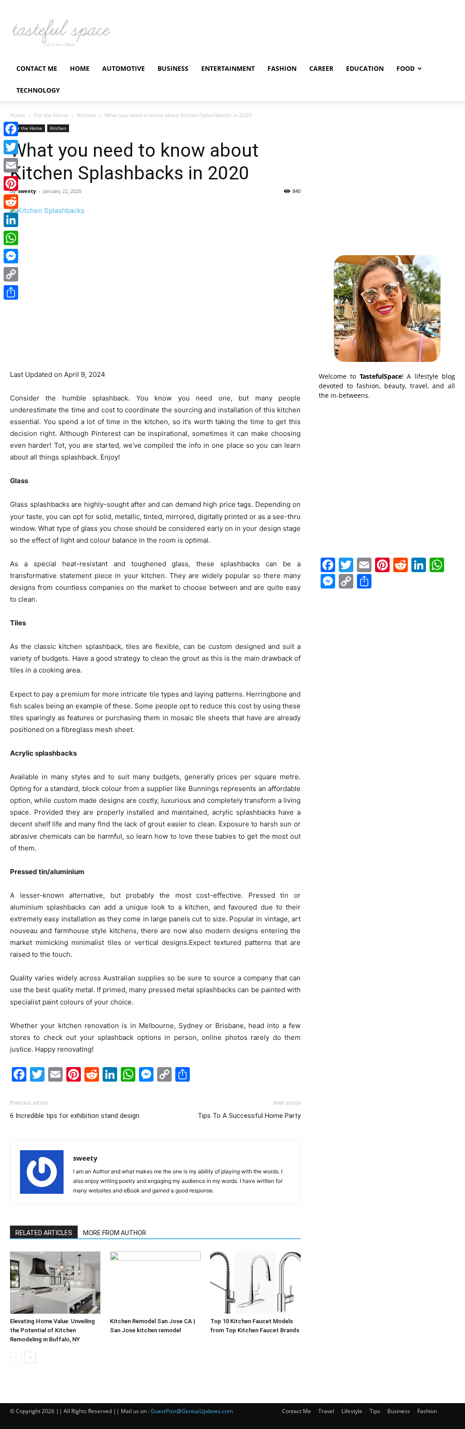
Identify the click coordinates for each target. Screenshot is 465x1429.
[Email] (11, 165)
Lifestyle (351, 1411)
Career (321, 68)
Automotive (123, 68)
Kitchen (86, 115)
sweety (27, 191)
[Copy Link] (11, 274)
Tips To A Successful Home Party (249, 1116)
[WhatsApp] (11, 238)
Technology (38, 90)
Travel (326, 1411)
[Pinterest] (11, 183)
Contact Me (36, 68)
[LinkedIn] (11, 220)
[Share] (11, 292)
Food (405, 68)
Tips (375, 1411)
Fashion (282, 68)
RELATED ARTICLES (43, 1232)
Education (365, 68)
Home (79, 68)
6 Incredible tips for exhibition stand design (74, 1116)
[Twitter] (11, 147)
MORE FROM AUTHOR (114, 1232)
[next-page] (30, 1357)
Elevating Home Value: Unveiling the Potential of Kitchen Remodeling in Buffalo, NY (52, 1330)
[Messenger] (11, 256)
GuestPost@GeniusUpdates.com (192, 1411)
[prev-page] (15, 1357)
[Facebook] (11, 129)
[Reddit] (11, 202)
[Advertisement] (387, 181)
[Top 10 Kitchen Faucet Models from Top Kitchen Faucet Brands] (255, 1282)
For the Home (51, 115)
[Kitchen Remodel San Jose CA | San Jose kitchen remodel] (155, 1282)
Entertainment (228, 68)
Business (173, 68)
